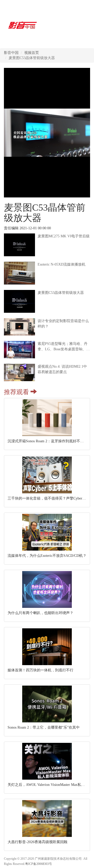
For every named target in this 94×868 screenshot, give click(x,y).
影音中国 (11, 53)
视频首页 (31, 53)
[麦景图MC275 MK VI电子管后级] (47, 255)
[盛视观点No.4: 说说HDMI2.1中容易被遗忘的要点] (47, 380)
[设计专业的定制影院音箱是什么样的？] (47, 334)
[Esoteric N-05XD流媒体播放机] (47, 283)
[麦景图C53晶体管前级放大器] (47, 312)
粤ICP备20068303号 (38, 864)
